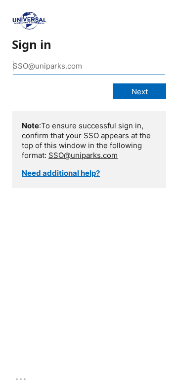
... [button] (22, 377)
